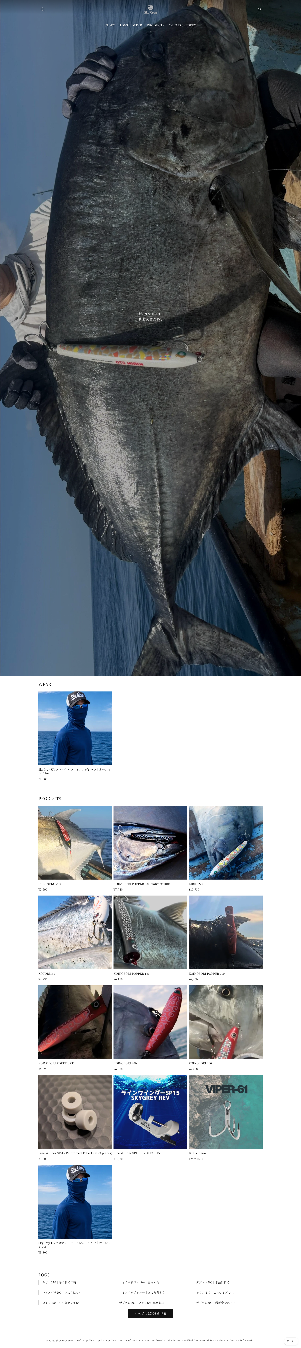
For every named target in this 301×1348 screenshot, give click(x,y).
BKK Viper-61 (198, 1153)
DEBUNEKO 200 (49, 884)
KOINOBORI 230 (200, 1063)
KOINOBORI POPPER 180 (132, 973)
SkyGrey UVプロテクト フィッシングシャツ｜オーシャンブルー (74, 771)
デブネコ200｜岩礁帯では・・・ (217, 1303)
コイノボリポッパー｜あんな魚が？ (142, 1292)
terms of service (130, 1340)
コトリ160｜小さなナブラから (62, 1303)
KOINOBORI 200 (125, 1063)
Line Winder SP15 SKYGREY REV (137, 1153)
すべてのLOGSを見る (150, 1313)
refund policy (85, 1340)
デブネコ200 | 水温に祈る (213, 1282)
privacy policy (107, 1340)
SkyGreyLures (64, 1340)
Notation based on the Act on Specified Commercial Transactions (185, 1340)
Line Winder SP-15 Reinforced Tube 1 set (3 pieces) (75, 1153)
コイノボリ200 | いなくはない (62, 1292)
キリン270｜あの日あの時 (59, 1282)
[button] (42, 9)
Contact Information (242, 1340)
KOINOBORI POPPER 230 (56, 1063)
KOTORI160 (46, 973)
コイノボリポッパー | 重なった (139, 1282)
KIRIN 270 (196, 884)
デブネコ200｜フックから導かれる (141, 1303)
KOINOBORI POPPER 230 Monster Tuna (142, 884)
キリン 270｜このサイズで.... (215, 1292)
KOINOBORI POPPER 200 (207, 973)
